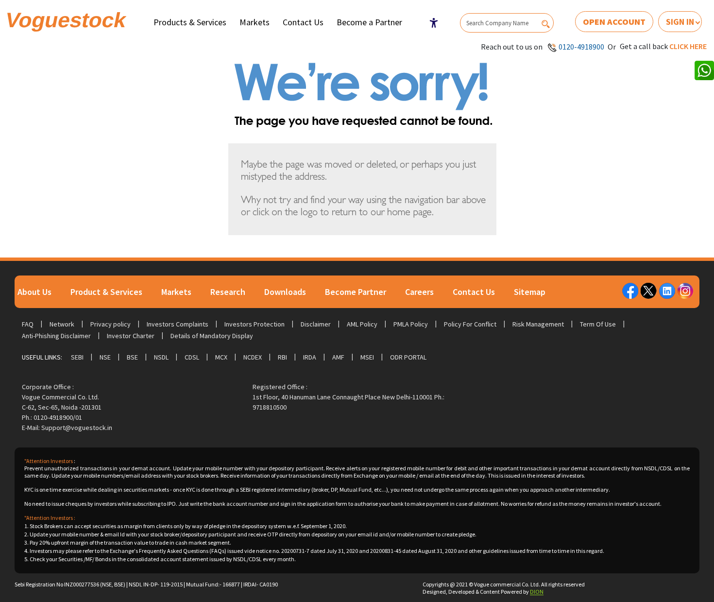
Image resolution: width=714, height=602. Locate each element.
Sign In (680, 21)
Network (62, 324)
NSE (105, 357)
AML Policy (362, 324)
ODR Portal (408, 357)
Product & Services (106, 291)
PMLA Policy (410, 324)
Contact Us (303, 22)
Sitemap (529, 291)
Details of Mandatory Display (211, 335)
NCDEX (252, 357)
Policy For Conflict (470, 324)
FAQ (28, 324)
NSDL (161, 357)
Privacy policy (110, 324)
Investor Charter (130, 335)
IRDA (309, 357)
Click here (688, 46)
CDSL (192, 357)
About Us (34, 291)
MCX (221, 357)
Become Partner (355, 291)
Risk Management (538, 324)
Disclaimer (316, 324)
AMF (338, 357)
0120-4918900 (581, 47)
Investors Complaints (177, 324)
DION (537, 591)
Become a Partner (369, 22)
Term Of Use (598, 324)
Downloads (285, 291)
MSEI (367, 357)
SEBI (77, 357)
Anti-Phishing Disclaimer (56, 335)
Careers (419, 291)
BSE (132, 357)
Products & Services (189, 22)
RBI (282, 357)
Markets (254, 22)
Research (227, 291)
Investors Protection (254, 324)
